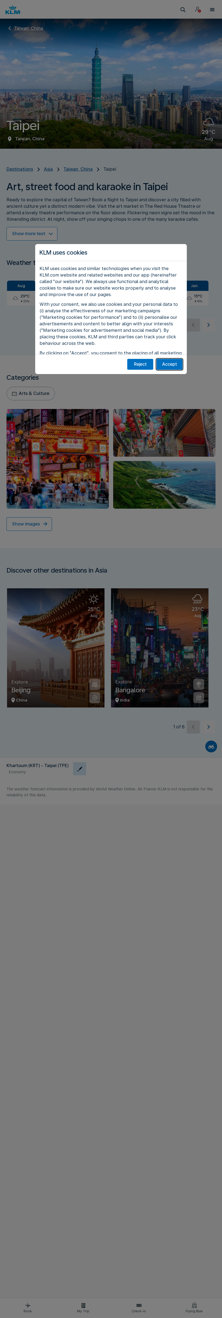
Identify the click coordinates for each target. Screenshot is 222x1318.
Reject (140, 364)
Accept (169, 364)
